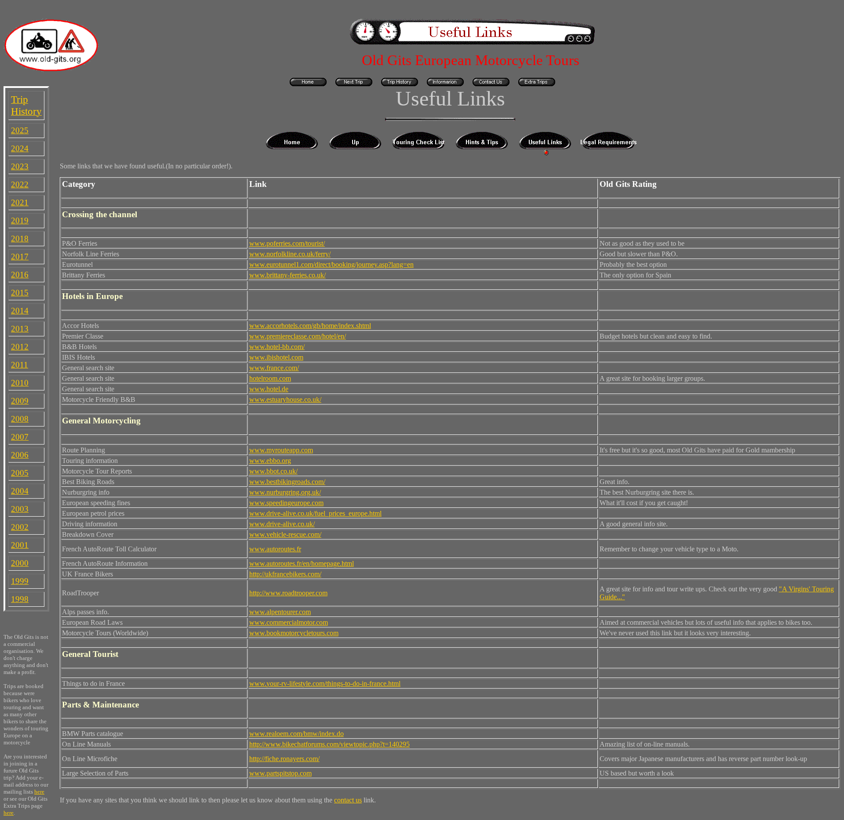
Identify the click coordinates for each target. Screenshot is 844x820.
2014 (20, 310)
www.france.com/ (274, 368)
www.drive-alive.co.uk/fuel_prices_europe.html (315, 513)
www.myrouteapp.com (281, 450)
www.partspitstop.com (280, 773)
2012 (20, 346)
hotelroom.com (270, 378)
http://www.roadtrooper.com (288, 593)
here (39, 791)
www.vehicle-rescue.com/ (285, 534)
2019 (20, 220)
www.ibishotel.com (276, 357)
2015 (20, 292)
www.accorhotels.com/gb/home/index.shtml (310, 325)
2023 (20, 166)
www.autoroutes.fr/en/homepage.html (301, 563)
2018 (20, 238)
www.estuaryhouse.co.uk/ (285, 399)
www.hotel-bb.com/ (277, 346)
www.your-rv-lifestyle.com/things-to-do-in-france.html (324, 683)
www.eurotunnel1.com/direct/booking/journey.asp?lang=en (331, 264)
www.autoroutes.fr (275, 549)
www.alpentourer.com (280, 612)
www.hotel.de (268, 389)
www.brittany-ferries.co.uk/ (287, 275)
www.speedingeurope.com (286, 503)
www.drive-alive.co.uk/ (282, 524)
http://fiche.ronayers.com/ (284, 758)
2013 (20, 328)
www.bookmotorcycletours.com (293, 633)
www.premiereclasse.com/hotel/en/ (297, 336)
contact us (348, 800)
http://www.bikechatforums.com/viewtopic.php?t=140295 (329, 744)
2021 (20, 202)
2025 (20, 130)
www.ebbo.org (270, 460)
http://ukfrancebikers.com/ (285, 574)
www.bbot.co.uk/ (273, 471)
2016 (20, 274)
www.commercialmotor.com (288, 622)
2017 (20, 256)
